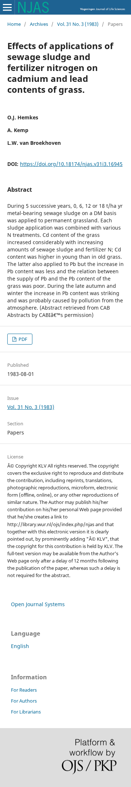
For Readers (24, 690)
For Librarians (26, 711)
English (20, 646)
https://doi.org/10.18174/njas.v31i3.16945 (71, 163)
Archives (39, 24)
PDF (22, 339)
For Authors (24, 700)
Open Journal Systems (38, 604)
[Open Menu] (7, 7)
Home (14, 24)
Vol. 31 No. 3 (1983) (78, 24)
